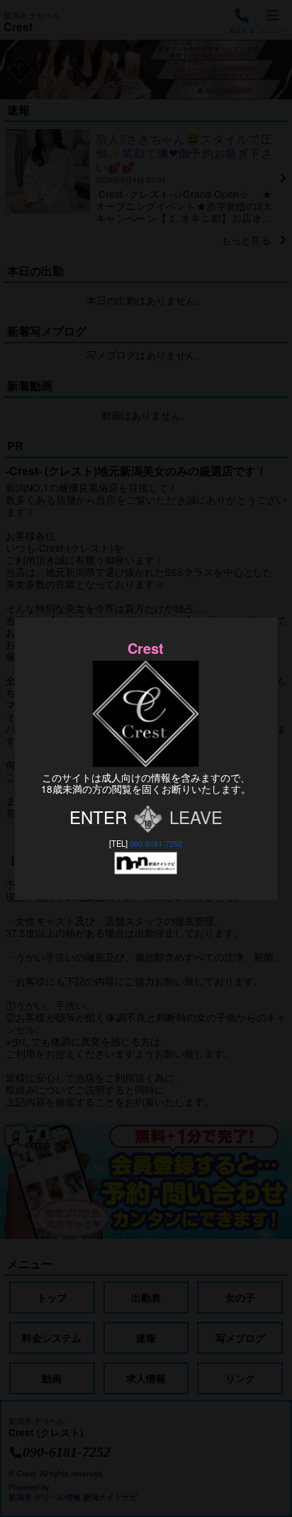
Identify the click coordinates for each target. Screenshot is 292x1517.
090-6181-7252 (156, 843)
